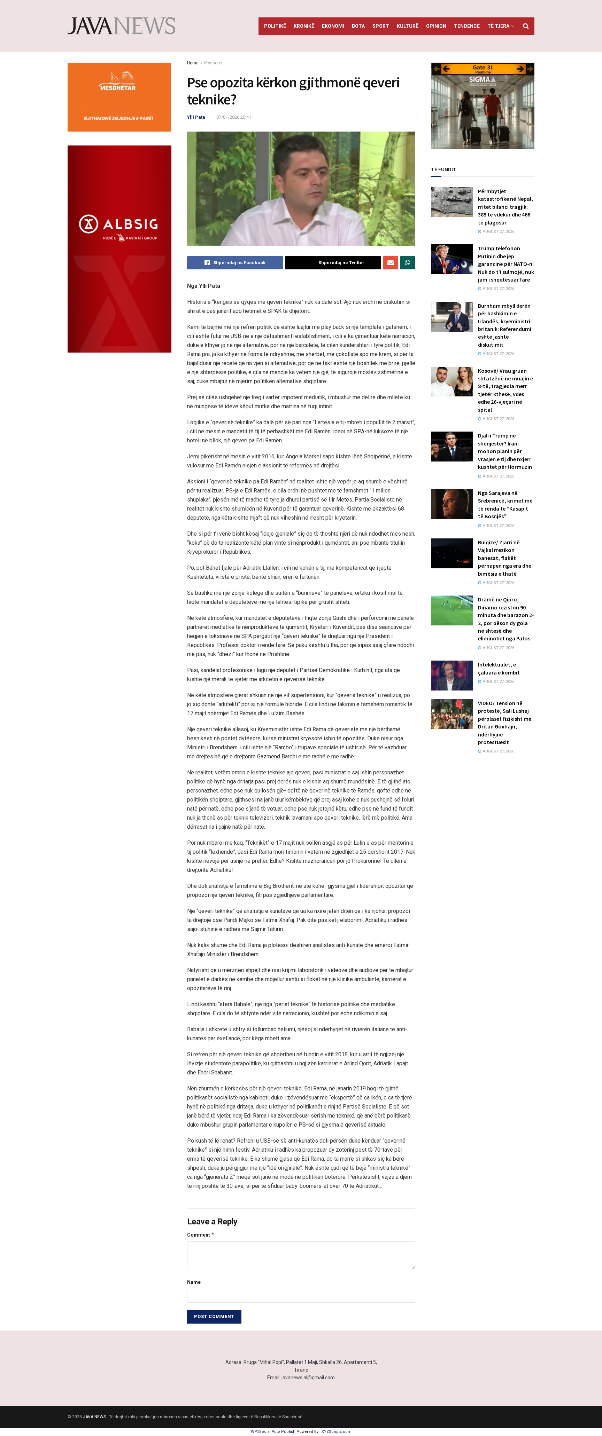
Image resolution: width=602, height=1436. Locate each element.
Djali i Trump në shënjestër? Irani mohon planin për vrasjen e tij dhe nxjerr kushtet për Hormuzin (505, 451)
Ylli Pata (196, 117)
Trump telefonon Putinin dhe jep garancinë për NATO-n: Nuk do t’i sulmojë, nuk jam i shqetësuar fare (506, 264)
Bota (358, 26)
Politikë (275, 26)
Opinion (436, 26)
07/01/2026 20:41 (233, 117)
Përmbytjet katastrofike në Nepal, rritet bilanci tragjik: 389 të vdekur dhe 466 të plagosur (505, 207)
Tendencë (467, 26)
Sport (380, 26)
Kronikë (304, 26)
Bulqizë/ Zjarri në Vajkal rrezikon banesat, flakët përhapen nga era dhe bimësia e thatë (504, 558)
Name (194, 1282)
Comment (201, 1234)
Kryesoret (213, 63)
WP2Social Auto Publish (273, 1431)
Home (193, 63)
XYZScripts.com (337, 1431)
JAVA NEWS (94, 1416)
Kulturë (407, 26)
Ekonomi (333, 26)
